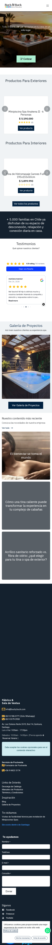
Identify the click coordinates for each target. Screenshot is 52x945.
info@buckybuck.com (15, 709)
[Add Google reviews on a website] (43, 304)
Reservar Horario (9, 738)
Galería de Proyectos (11, 804)
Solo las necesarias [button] (23, 938)
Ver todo (6, 428)
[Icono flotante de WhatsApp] (47, 930)
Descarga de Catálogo (11, 786)
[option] (26, 109)
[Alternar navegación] (47, 5)
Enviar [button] (9, 891)
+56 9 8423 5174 (12, 770)
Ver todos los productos (26, 204)
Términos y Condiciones (12, 792)
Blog (4, 801)
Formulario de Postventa (16, 765)
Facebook (10, 910)
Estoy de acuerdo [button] (39, 938)
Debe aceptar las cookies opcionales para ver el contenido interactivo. (26, 749)
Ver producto (26, 128)
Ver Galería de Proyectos (26, 405)
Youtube (9, 918)
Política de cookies (10, 931)
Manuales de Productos (12, 789)
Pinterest (10, 914)
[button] (5, 109)
